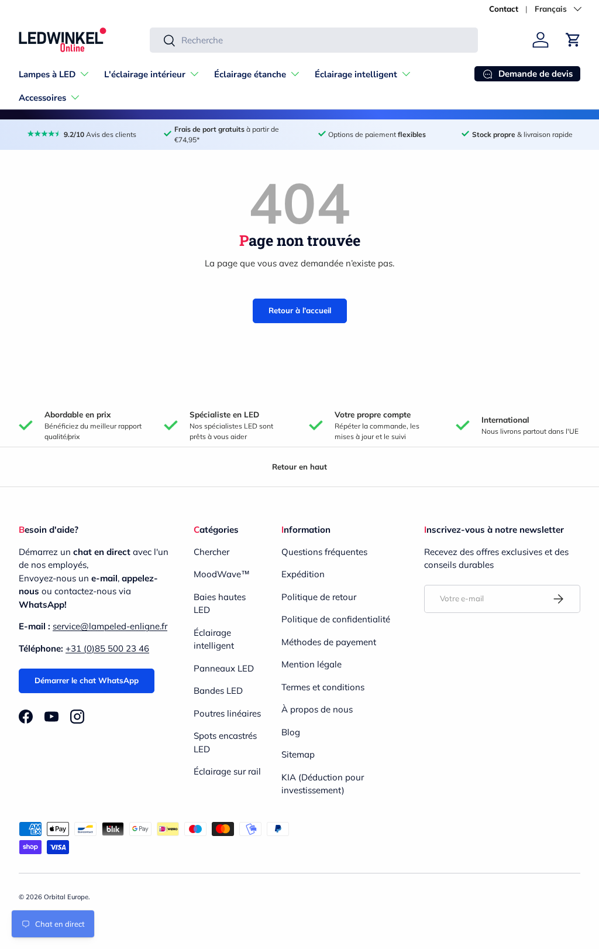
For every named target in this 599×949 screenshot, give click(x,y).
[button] (573, 40)
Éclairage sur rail (227, 771)
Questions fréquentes (324, 551)
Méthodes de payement (328, 641)
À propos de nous (317, 709)
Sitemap (298, 754)
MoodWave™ (222, 574)
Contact (503, 8)
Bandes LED (218, 690)
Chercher (211, 551)
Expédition (303, 574)
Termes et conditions (322, 687)
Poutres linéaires (227, 713)
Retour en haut (299, 466)
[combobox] (314, 40)
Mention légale (311, 664)
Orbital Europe (66, 897)
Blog (290, 732)
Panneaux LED (224, 668)
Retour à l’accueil (299, 310)
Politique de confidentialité (335, 619)
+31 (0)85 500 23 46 (107, 648)
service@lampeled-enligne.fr (110, 626)
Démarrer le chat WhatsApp (87, 680)
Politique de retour (318, 596)
